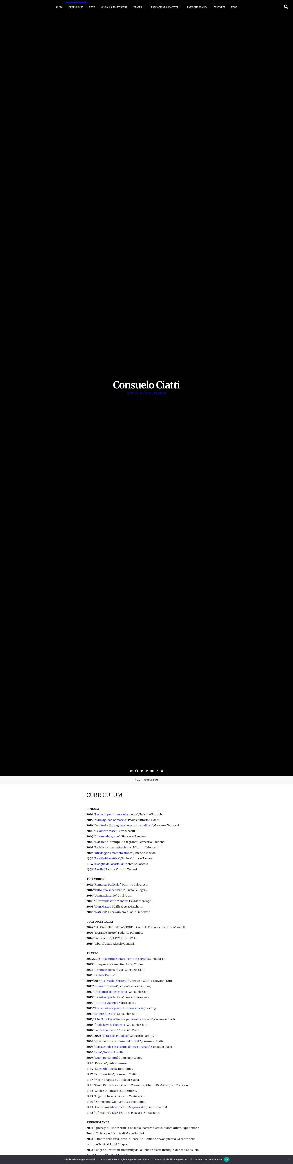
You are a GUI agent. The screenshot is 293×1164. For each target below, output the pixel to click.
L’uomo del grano (107, 836)
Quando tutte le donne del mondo (117, 1041)
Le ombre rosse (105, 831)
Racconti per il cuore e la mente (116, 814)
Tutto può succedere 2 (109, 890)
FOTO (92, 7)
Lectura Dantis (104, 975)
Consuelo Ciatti (146, 385)
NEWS (234, 7)
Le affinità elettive (107, 858)
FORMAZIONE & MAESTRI (164, 7)
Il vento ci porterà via (109, 970)
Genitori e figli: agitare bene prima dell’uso (123, 825)
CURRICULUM (76, 7)
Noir (98, 1052)
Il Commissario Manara (111, 901)
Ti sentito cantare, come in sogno (124, 959)
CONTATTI (219, 7)
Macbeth (101, 1069)
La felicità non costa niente (113, 847)
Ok (226, 1159)
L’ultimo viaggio (105, 1003)
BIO (61, 7)
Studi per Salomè (106, 1058)
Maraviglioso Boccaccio (110, 820)
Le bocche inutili (106, 1030)
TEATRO (138, 7)
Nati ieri (100, 912)
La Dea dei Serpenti (115, 981)
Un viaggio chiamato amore (113, 853)
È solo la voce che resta (110, 1025)
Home (138, 780)
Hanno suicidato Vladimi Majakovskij (120, 1107)
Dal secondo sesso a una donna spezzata (122, 1047)
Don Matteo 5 (104, 906)
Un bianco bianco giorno (110, 992)
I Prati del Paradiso (115, 1036)
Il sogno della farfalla (109, 864)
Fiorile (99, 869)
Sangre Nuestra (104, 1014)
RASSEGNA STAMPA (197, 7)
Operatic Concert (105, 986)
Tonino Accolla (113, 1052)
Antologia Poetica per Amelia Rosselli (126, 1019)
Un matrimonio (105, 895)
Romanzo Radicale (107, 884)
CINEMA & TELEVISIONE (114, 7)
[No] (289, 1159)
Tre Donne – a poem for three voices (118, 1008)
